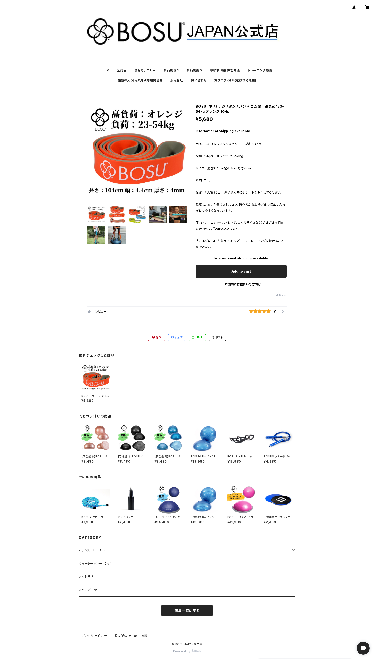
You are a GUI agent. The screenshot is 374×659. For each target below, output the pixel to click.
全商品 (121, 70)
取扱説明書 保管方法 (225, 70)
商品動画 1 (171, 70)
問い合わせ (199, 80)
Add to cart (241, 271)
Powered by (182, 651)
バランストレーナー (92, 550)
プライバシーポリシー (95, 635)
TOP (105, 70)
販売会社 (176, 80)
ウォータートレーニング (95, 563)
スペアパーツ (88, 590)
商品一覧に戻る (187, 611)
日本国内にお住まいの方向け (241, 284)
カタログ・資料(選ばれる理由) (235, 80)
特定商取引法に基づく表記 (131, 635)
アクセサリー (87, 576)
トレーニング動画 (260, 70)
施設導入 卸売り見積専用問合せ (140, 80)
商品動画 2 (194, 70)
